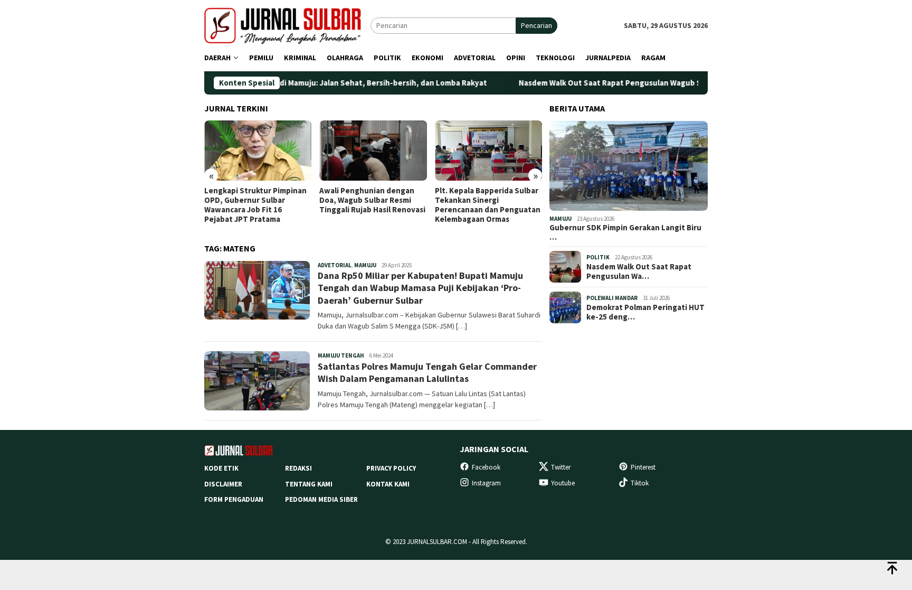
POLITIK (598, 257)
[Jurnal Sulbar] (287, 25)
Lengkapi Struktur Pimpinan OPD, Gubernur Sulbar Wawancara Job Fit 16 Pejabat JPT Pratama (255, 205)
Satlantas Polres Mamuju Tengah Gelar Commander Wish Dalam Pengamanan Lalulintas (427, 372)
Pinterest (643, 467)
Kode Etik (221, 468)
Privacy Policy (391, 468)
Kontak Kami (388, 484)
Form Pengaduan (233, 499)
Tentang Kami (308, 484)
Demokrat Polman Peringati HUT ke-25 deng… (645, 312)
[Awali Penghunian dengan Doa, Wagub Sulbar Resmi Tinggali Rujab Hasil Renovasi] (372, 150)
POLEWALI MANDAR (612, 298)
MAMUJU (365, 265)
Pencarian (536, 25)
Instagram (486, 483)
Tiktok (640, 483)
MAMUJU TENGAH (341, 355)
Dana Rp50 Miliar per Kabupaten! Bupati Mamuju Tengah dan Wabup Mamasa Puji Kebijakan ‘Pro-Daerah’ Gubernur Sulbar (420, 287)
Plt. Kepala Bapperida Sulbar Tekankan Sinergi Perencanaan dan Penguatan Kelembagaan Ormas (487, 205)
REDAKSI (298, 468)
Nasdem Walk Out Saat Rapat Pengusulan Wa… (638, 271)
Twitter (561, 467)
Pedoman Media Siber (321, 499)
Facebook (486, 467)
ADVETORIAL (335, 265)
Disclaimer (223, 484)
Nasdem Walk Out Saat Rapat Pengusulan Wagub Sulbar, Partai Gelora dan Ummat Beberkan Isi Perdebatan (684, 83)
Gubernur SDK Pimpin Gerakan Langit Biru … (625, 232)
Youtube (563, 483)
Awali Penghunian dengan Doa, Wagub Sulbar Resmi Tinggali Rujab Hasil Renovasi (372, 200)
